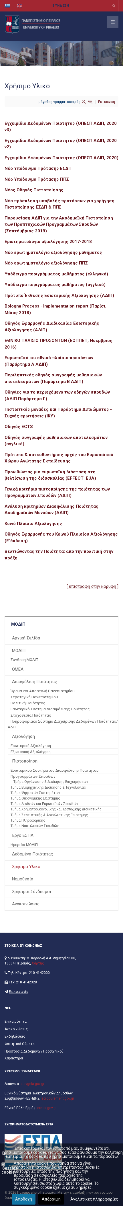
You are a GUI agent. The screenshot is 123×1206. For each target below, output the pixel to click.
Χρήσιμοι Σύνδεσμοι (31, 891)
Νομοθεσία (22, 879)
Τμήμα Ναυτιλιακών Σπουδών (35, 826)
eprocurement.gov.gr (57, 1098)
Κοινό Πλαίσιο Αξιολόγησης (34, 523)
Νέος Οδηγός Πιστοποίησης (34, 189)
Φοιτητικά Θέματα (20, 1044)
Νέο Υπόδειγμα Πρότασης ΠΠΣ (37, 179)
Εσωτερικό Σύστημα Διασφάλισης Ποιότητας (50, 709)
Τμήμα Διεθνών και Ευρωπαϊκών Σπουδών (44, 804)
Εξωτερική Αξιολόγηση (31, 751)
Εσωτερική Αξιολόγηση (31, 745)
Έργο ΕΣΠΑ (22, 835)
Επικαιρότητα (16, 1022)
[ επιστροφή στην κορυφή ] (92, 586)
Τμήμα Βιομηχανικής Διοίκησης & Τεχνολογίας (48, 787)
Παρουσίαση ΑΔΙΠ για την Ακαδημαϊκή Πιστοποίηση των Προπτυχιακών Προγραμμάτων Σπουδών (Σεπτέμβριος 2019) (59, 224)
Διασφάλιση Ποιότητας (34, 681)
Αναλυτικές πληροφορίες (94, 1199)
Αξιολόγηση (23, 736)
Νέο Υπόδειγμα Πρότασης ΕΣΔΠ (38, 168)
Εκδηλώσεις (15, 1036)
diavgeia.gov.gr (32, 1084)
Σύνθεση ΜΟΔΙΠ (24, 659)
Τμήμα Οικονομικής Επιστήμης (35, 798)
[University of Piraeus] (33, 24)
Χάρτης (38, 963)
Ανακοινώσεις (25, 904)
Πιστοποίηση (24, 761)
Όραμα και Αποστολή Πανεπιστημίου (43, 690)
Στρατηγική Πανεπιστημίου (34, 697)
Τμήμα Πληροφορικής (28, 820)
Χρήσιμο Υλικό (26, 866)
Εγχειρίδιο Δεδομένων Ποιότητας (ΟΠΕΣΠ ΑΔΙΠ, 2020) (61, 157)
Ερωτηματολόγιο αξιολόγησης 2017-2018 (48, 241)
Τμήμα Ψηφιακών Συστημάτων (35, 793)
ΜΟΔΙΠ (18, 650)
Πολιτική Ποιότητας (28, 703)
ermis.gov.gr (47, 1108)
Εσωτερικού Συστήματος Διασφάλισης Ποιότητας (55, 770)
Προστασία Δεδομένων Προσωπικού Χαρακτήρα (34, 1054)
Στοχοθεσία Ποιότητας (31, 715)
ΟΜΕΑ (17, 669)
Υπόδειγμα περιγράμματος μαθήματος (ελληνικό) (56, 274)
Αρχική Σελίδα (26, 638)
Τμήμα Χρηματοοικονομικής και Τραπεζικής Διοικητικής (56, 809)
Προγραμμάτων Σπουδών (33, 776)
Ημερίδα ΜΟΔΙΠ (24, 844)
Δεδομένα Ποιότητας (32, 854)
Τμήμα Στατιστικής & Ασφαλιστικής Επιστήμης (49, 815)
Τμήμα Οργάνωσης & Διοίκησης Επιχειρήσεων (50, 782)
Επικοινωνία (18, 992)
